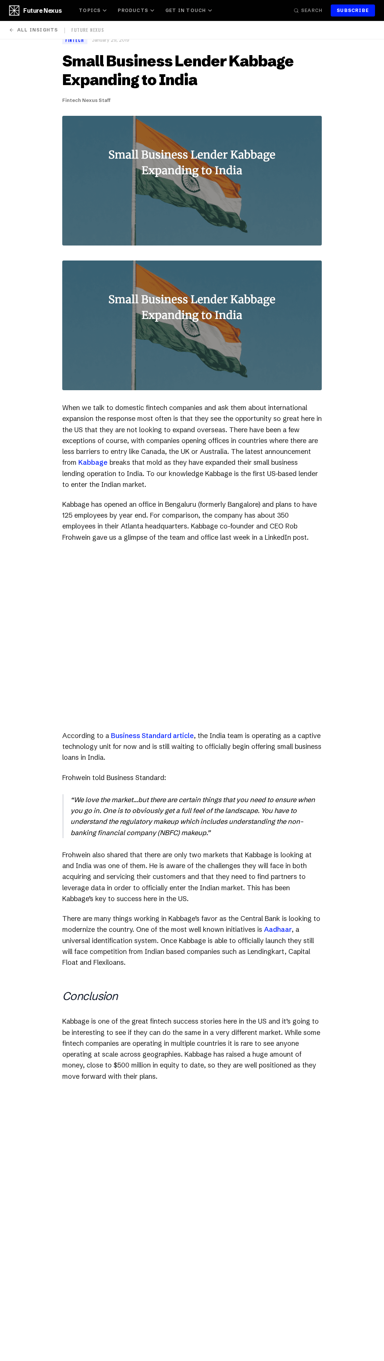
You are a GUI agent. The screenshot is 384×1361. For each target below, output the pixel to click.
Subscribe (353, 10)
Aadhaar (278, 929)
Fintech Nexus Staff (86, 100)
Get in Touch (185, 10)
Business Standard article (152, 735)
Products (133, 10)
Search (311, 10)
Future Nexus (42, 10)
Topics (89, 10)
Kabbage (93, 462)
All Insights (37, 30)
